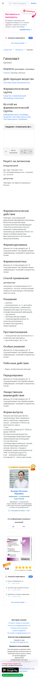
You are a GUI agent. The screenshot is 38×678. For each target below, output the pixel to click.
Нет (23, 526)
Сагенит (6, 73)
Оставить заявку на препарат (19, 623)
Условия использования (19, 628)
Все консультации (18, 43)
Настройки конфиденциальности (19, 633)
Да (13, 526)
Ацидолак (7, 117)
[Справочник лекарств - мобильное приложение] (19, 196)
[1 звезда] (16, 567)
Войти (33, 3)
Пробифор (24, 114)
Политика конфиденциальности (19, 625)
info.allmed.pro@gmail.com (19, 642)
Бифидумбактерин (11, 114)
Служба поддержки (19, 630)
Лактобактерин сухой (21, 117)
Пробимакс (22, 119)
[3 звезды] (23, 567)
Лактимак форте (10, 119)
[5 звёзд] (29, 567)
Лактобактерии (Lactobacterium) (16, 82)
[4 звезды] (26, 567)
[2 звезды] (19, 567)
